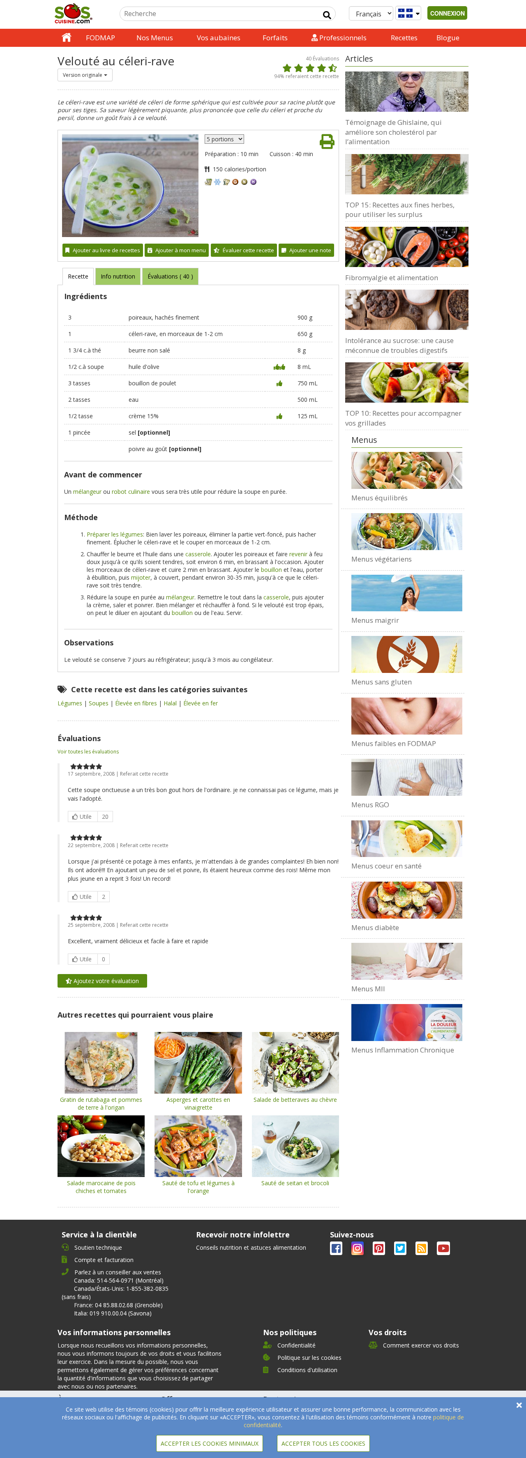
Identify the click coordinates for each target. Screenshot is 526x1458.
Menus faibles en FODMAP (393, 743)
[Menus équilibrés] (406, 470)
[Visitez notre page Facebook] (337, 1250)
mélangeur (87, 491)
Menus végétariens (381, 559)
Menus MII (368, 988)
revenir (298, 554)
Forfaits (275, 37)
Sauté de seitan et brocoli (295, 1183)
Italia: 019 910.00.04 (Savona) (113, 1313)
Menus (364, 439)
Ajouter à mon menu (180, 250)
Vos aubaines (218, 37)
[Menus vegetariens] (406, 531)
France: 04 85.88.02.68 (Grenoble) (118, 1305)
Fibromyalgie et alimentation (391, 277)
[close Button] (519, 1405)
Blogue (447, 37)
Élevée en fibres (137, 703)
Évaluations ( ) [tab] (170, 276)
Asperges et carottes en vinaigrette (198, 1103)
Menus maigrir (375, 620)
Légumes (71, 703)
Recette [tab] (78, 276)
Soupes (99, 703)
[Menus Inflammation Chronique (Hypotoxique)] (406, 1022)
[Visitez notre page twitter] (401, 1250)
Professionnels (342, 37)
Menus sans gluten (381, 681)
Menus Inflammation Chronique (402, 1050)
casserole (198, 554)
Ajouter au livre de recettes (106, 250)
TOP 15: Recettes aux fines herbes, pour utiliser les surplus (399, 209)
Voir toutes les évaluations (88, 751)
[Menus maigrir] (406, 593)
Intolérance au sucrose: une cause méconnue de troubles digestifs (399, 345)
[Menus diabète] (406, 900)
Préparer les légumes (115, 534)
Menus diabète (375, 927)
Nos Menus (154, 37)
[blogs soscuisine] (422, 1250)
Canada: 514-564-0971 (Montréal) (119, 1280)
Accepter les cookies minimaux (209, 1443)
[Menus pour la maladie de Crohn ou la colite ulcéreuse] (406, 961)
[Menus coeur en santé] (406, 838)
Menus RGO (370, 804)
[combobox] (85, 75)
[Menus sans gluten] (406, 654)
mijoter (140, 577)
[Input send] (327, 15)
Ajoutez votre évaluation (105, 981)
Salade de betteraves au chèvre (295, 1099)
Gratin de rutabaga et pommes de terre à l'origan (101, 1103)
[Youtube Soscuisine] (443, 1250)
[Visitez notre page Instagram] (358, 1250)
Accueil (67, 38)
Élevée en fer (200, 703)
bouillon (271, 570)
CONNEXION (447, 13)
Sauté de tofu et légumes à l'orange (198, 1187)
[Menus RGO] (406, 777)
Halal (171, 703)
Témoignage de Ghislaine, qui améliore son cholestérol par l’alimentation (393, 131)
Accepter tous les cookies (323, 1443)
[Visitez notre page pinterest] (380, 1250)
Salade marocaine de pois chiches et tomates (101, 1187)
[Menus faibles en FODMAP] (406, 716)
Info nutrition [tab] (118, 276)
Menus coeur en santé (386, 866)
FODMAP (100, 37)
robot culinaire (131, 491)
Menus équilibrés (379, 497)
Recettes (404, 37)
